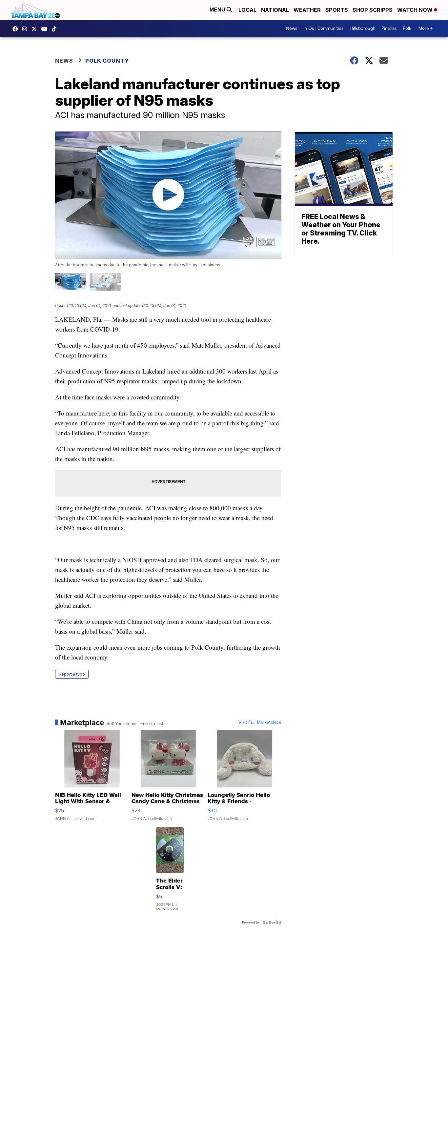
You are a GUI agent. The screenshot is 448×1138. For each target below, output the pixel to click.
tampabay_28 (26, 28)
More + (425, 28)
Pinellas (389, 28)
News (291, 28)
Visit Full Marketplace (259, 722)
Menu (218, 9)
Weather (307, 10)
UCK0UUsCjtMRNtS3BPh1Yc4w (46, 28)
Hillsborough (363, 28)
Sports (336, 10)
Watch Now (415, 10)
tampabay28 (35, 28)
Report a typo (72, 674)
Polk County (107, 60)
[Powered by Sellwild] (271, 922)
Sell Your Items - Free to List (135, 723)
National (275, 10)
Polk (407, 28)
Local (247, 10)
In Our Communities (323, 28)
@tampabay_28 (56, 28)
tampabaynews (16, 28)
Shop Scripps (373, 10)
